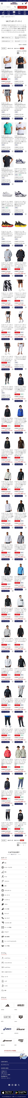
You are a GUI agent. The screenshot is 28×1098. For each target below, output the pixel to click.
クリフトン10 (10, 9)
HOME (2, 16)
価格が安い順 (10, 48)
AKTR (23, 9)
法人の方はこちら (5, 1064)
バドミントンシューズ (17, 9)
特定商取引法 (4, 1076)
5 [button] (23, 53)
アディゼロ (4, 9)
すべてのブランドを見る (10, 1050)
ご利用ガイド (4, 1071)
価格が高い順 (17, 48)
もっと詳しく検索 (22, 7)
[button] (26, 53)
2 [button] (19, 53)
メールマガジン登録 (5, 1074)
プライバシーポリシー (6, 1078)
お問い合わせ (4, 1073)
